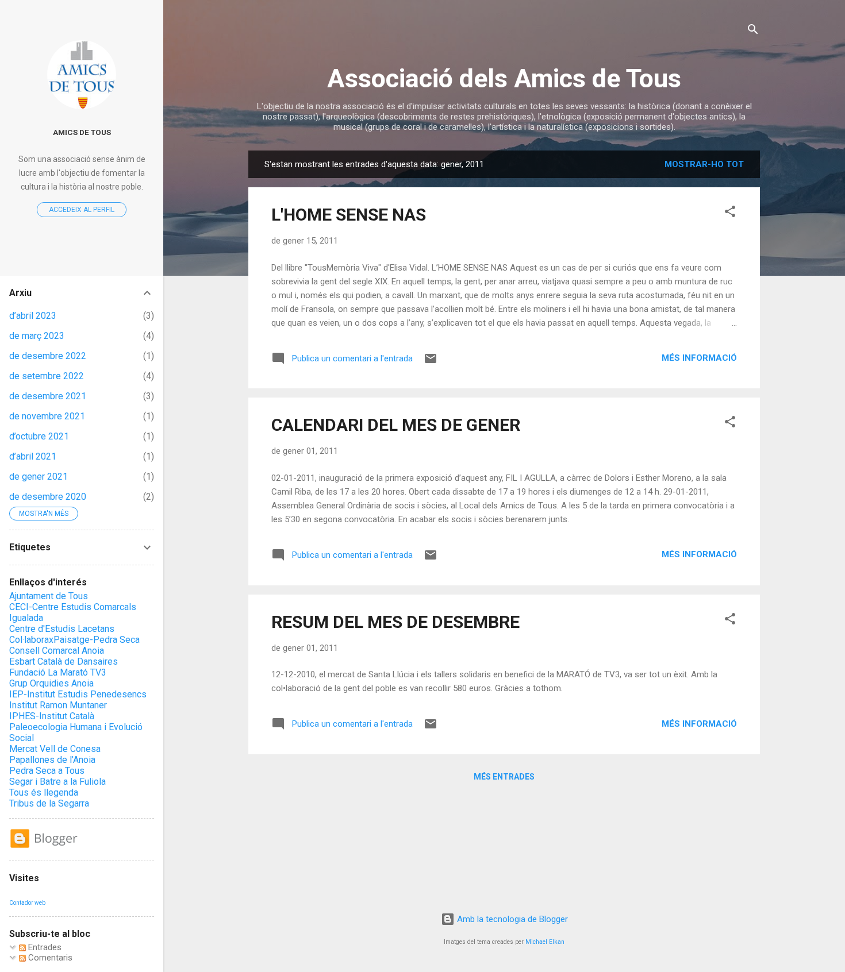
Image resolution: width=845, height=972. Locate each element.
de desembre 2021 (47, 396)
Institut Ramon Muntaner (58, 705)
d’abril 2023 (32, 315)
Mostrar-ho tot (704, 164)
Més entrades (504, 776)
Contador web (27, 903)
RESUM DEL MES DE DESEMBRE (395, 622)
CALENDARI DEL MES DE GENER (395, 425)
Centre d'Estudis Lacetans (61, 628)
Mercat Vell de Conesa (55, 748)
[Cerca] (753, 31)
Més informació (699, 358)
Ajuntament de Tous (48, 596)
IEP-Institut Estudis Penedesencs (78, 694)
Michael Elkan (544, 942)
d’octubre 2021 (39, 436)
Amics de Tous (82, 132)
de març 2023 (36, 335)
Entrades (44, 947)
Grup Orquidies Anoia (51, 683)
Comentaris (49, 957)
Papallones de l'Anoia (52, 759)
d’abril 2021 (32, 456)
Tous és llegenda (43, 792)
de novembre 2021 (47, 416)
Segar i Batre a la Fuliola (57, 781)
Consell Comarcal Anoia (56, 650)
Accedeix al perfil (81, 210)
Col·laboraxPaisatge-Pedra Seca (74, 639)
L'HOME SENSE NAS (348, 215)
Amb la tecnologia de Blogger (511, 919)
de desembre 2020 (47, 496)
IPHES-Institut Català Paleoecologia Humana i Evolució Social (76, 727)
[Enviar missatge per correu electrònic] (430, 362)
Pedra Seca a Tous (46, 770)
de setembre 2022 (46, 376)
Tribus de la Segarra (49, 803)
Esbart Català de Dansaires (63, 661)
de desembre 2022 (47, 355)
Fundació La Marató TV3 (57, 672)
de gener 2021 (38, 476)
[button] (730, 213)
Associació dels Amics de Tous (504, 78)
